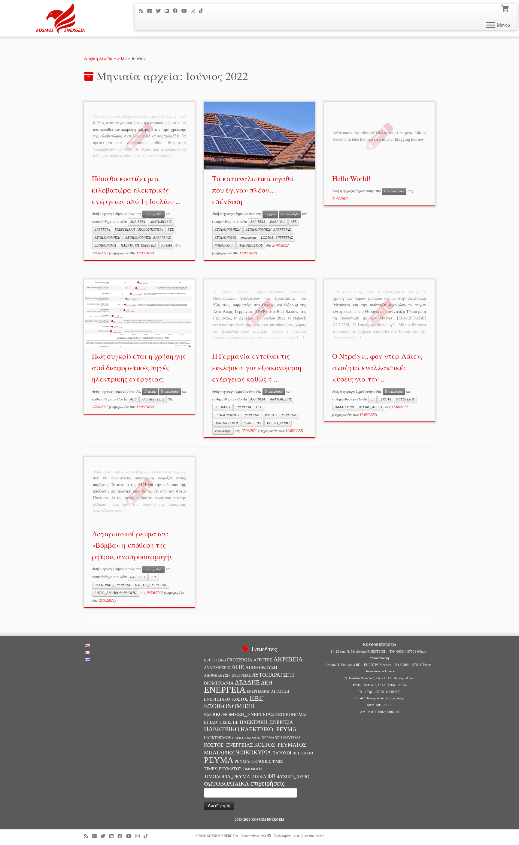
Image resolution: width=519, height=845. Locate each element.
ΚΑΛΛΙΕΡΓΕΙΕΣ (153, 399)
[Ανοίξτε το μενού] (490, 25)
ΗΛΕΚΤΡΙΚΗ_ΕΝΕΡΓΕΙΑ (138, 245)
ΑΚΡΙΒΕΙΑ (137, 221)
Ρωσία (248, 423)
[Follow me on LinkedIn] (169, 10)
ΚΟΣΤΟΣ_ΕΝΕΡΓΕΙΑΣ (277, 237)
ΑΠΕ (133, 399)
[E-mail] (151, 10)
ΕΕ (372, 399)
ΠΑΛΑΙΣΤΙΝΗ (344, 407)
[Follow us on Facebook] (177, 10)
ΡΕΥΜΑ (166, 245)
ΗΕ (235, 722)
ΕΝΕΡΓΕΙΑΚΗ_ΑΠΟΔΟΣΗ (268, 691)
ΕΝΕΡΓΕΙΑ (102, 229)
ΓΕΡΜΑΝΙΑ (222, 407)
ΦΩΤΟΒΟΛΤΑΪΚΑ (226, 784)
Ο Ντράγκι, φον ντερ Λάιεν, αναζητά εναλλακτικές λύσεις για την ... (377, 367)
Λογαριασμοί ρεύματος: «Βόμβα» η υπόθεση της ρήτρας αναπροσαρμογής (132, 545)
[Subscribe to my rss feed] (143, 10)
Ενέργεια (270, 214)
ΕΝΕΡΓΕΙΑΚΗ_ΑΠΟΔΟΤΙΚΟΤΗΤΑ (139, 229)
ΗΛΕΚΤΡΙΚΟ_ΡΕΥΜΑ (269, 729)
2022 (122, 58)
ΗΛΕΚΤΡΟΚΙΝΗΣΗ (246, 738)
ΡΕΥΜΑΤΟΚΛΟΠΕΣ (253, 761)
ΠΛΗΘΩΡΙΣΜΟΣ (250, 245)
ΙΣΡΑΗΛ (385, 399)
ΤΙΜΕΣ (277, 762)
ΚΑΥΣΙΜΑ (292, 738)
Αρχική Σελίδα (99, 58)
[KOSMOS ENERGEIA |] (60, 18)
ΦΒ (272, 776)
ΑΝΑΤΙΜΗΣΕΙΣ (161, 221)
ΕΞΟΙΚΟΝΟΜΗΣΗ (107, 237)
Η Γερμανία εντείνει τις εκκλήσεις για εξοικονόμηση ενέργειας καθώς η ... (256, 367)
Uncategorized (394, 191)
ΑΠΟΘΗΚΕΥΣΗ (261, 667)
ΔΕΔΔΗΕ (247, 682)
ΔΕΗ (266, 682)
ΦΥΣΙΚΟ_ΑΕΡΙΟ (278, 423)
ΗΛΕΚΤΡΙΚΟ (221, 729)
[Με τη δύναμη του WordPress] (269, 835)
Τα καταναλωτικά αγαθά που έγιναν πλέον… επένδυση (253, 190)
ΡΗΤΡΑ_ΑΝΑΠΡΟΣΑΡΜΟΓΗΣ (115, 593)
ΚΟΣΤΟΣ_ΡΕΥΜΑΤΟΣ (280, 745)
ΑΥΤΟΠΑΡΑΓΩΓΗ (273, 675)
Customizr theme (312, 836)
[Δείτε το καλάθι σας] (505, 8)
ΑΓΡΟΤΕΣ (262, 660)
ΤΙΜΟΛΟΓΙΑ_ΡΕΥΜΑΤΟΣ (231, 776)
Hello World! (351, 178)
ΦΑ (259, 423)
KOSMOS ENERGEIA (222, 836)
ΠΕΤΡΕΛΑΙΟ (303, 753)
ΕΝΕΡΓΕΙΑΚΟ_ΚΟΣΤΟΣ (226, 699)
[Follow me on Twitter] (160, 10)
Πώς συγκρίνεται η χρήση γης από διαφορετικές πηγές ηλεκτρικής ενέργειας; (139, 367)
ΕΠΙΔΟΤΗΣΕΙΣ (218, 722)
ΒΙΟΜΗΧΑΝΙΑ (219, 683)
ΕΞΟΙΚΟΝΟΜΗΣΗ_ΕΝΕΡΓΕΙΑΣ (148, 237)
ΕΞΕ (171, 229)
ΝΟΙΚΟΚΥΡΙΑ (224, 245)
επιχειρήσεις (248, 237)
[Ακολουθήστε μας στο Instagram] (195, 10)
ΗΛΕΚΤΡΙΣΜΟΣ (217, 738)
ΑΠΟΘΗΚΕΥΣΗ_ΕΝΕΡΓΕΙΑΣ (227, 675)
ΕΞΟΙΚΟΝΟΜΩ (105, 245)
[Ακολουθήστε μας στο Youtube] (186, 10)
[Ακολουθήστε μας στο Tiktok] (203, 10)
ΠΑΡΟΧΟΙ (281, 753)
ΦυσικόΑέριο (223, 431)
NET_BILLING (215, 660)
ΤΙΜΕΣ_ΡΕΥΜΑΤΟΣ (222, 769)
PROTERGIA (239, 660)
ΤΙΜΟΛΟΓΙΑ (253, 769)
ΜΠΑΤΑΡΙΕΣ (219, 753)
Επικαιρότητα (153, 214)
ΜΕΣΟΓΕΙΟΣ (405, 399)
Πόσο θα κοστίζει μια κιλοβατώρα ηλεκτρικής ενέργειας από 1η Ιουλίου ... (136, 190)
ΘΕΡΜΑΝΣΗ (272, 738)
